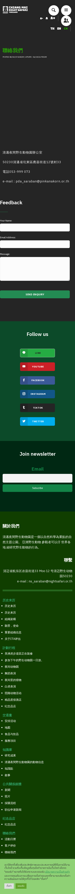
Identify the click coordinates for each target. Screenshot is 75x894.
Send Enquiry (35, 294)
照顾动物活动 (13, 693)
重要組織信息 (13, 632)
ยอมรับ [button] (21, 886)
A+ (53, 18)
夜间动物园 (12, 667)
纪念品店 (10, 706)
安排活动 (10, 721)
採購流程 (10, 803)
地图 (7, 727)
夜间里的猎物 (13, 680)
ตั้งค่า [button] (9, 886)
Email (38, 469)
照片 (7, 796)
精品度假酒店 (13, 700)
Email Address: (8, 237)
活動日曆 (10, 839)
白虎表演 (10, 686)
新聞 (7, 790)
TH (52, 28)
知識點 (9, 768)
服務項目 (10, 741)
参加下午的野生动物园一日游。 (24, 660)
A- (41, 18)
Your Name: (6, 221)
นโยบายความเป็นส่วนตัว (57, 872)
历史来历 (10, 606)
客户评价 (10, 845)
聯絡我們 (10, 852)
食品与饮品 (12, 734)
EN (59, 28)
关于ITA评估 (13, 639)
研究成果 (10, 755)
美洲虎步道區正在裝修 (19, 653)
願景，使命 (12, 626)
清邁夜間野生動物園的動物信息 (24, 762)
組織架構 (10, 619)
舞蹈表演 (10, 673)
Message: (5, 254)
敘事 (7, 775)
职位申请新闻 (13, 810)
